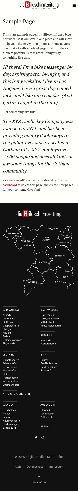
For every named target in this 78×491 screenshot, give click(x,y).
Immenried (46, 340)
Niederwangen (11, 424)
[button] (75, 5)
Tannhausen (47, 413)
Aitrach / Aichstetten (17, 394)
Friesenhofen (10, 363)
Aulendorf (48, 404)
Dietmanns (9, 318)
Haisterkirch (47, 315)
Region (45, 426)
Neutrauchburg (48, 367)
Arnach (7, 315)
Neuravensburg (11, 420)
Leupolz (7, 417)
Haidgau (7, 329)
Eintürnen (8, 322)
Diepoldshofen (11, 360)
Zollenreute (46, 417)
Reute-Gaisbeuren (50, 325)
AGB (18, 467)
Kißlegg (46, 335)
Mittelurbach (47, 322)
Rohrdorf (45, 370)
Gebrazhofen (10, 367)
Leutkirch (9, 354)
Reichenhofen (10, 377)
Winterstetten (11, 381)
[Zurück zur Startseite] (39, 5)
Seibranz (7, 336)
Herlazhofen (10, 370)
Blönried (45, 410)
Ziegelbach (9, 343)
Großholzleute (48, 363)
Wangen (8, 404)
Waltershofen (48, 343)
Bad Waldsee (49, 310)
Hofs (5, 374)
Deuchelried (9, 410)
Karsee (6, 413)
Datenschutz (35, 467)
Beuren (44, 360)
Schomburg (9, 428)
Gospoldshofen (11, 325)
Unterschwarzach (12, 340)
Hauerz (7, 332)
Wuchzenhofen (11, 385)
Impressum (56, 467)
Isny (43, 354)
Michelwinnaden (49, 318)
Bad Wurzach (12, 310)
